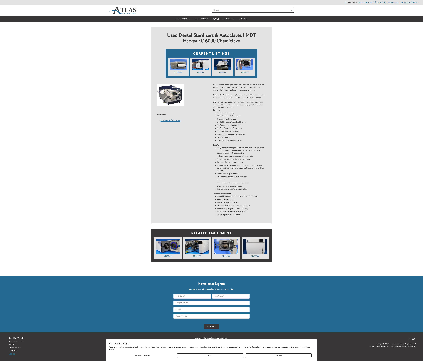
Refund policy (412, 346)
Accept (210, 355)
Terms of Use (379, 346)
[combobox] (253, 10)
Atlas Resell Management (396, 344)
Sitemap (371, 346)
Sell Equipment (16, 341)
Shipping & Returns (400, 346)
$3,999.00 (200, 72)
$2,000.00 (226, 256)
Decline (279, 355)
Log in (12, 354)
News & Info (14, 347)
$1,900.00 (168, 256)
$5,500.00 (197, 256)
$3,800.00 (245, 72)
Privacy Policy (389, 346)
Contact (13, 351)
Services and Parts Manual (170, 120)
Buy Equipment (16, 338)
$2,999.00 (178, 72)
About (12, 344)
